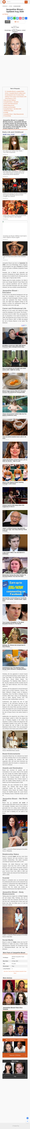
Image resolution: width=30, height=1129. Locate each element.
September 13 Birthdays (15, 1055)
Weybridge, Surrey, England (13, 30)
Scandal (5, 112)
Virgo (15, 1076)
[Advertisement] (15, 72)
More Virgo (15, 1061)
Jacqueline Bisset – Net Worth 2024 (12, 108)
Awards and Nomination (9, 107)
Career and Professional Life (10, 103)
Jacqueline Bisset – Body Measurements (13, 114)
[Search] (26, 2)
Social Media (7, 115)
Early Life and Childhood (9, 100)
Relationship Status (8, 110)
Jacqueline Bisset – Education (10, 101)
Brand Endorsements (8, 105)
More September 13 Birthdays (15, 1040)
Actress (10, 6)
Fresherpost (5, 6)
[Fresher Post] (4, 2)
